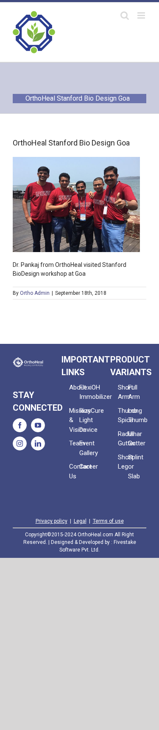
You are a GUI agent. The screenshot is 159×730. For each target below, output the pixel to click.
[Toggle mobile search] (124, 15)
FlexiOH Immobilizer (84, 392)
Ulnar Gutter (133, 438)
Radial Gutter (123, 438)
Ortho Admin (35, 293)
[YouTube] (38, 425)
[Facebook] (20, 425)
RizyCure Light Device (84, 420)
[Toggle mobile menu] (141, 15)
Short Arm (123, 392)
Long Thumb (133, 415)
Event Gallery (84, 448)
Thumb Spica (123, 415)
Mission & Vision (74, 420)
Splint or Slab (133, 466)
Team (74, 443)
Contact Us (74, 471)
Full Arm (133, 392)
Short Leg (123, 462)
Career (84, 466)
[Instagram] (20, 443)
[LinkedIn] (38, 443)
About (74, 387)
